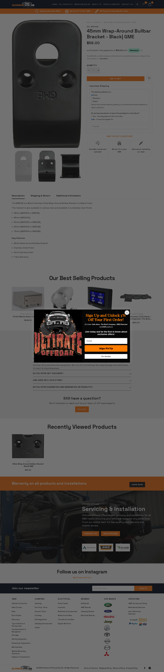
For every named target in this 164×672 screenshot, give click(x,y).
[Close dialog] (127, 313)
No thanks (106, 356)
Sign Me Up (106, 348)
